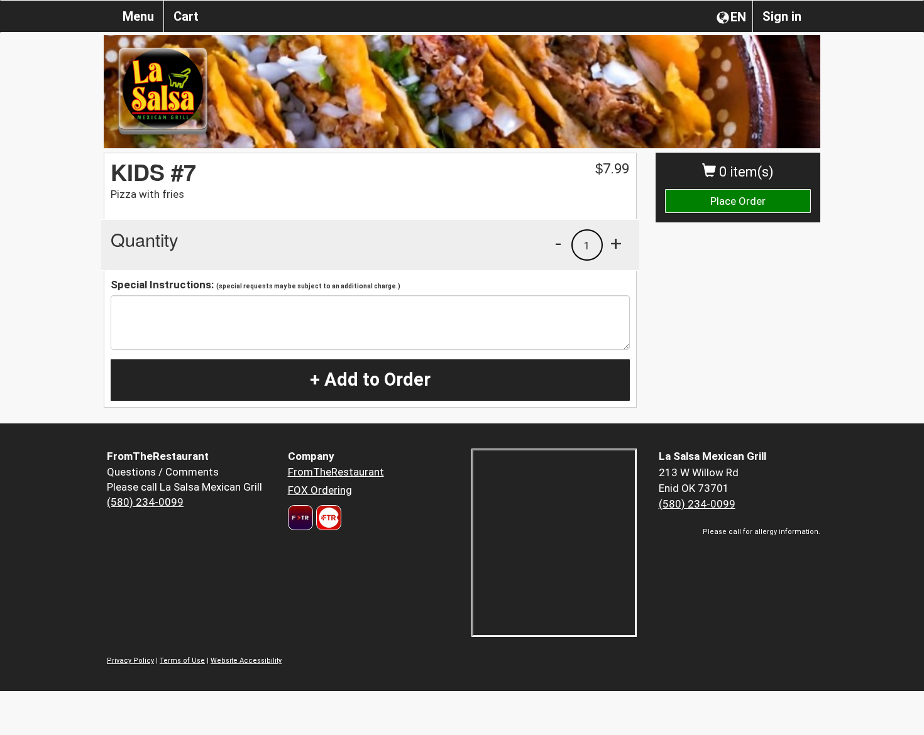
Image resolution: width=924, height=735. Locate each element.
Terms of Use (182, 660)
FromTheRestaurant (336, 472)
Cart (186, 16)
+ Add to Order (370, 379)
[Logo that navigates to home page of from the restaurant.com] (300, 517)
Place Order (738, 201)
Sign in (781, 16)
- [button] (558, 243)
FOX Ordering (320, 490)
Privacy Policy (130, 660)
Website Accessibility (246, 660)
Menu (138, 16)
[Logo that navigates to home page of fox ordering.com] (327, 517)
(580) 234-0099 (145, 502)
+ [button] (616, 243)
